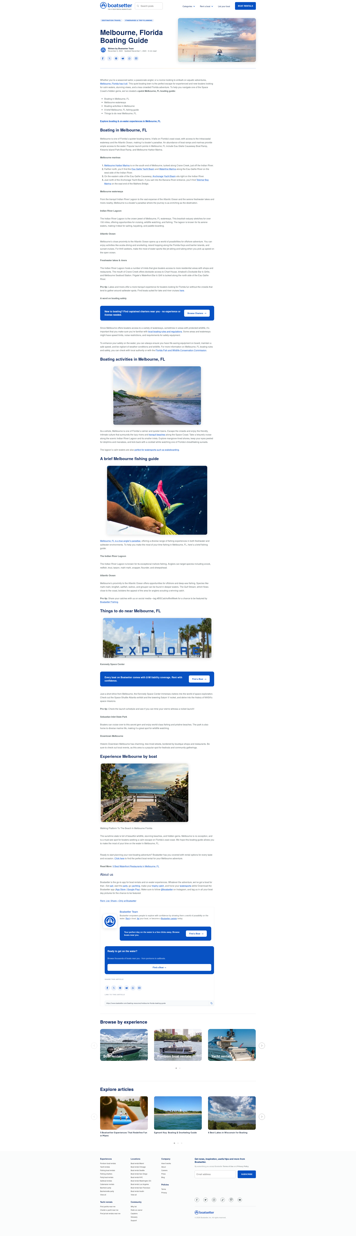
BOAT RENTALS (245, 5)
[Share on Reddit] (122, 58)
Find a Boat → (159, 967)
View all (103, 1194)
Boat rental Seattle (138, 1170)
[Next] (262, 1046)
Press (163, 1174)
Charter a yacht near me (109, 1210)
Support (134, 1220)
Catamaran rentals (107, 1184)
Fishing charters (106, 1174)
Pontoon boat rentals (108, 1163)
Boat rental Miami (137, 1163)
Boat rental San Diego (139, 1174)
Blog (163, 1177)
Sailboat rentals (106, 1181)
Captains (134, 1213)
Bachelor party (105, 1187)
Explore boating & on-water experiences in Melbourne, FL (130, 121)
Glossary (134, 1217)
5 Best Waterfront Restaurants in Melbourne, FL (136, 866)
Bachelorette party (107, 1191)
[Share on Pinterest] (116, 58)
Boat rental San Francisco (140, 1187)
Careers (164, 1170)
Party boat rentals (106, 1177)
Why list (134, 1206)
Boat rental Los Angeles (140, 1184)
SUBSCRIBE (246, 1174)
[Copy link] (211, 1003)
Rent (128, 918)
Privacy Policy (243, 1166)
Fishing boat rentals (107, 1170)
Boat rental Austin (137, 1191)
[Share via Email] (136, 58)
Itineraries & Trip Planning (138, 20)
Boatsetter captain (169, 918)
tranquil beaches (157, 434)
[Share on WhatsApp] (129, 58)
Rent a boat (205, 6)
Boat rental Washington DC (141, 1181)
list (138, 918)
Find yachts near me (107, 1206)
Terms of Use (228, 1166)
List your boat (224, 6)
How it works (166, 1163)
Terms (163, 1189)
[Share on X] (109, 58)
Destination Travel (111, 20)
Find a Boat (197, 679)
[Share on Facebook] (102, 58)
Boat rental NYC (137, 1177)
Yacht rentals (105, 1167)
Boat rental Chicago (138, 1167)
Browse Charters (195, 313)
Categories (187, 6)
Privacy (164, 1192)
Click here (119, 858)
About (163, 1167)
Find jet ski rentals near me (110, 1213)
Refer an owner (136, 1210)
